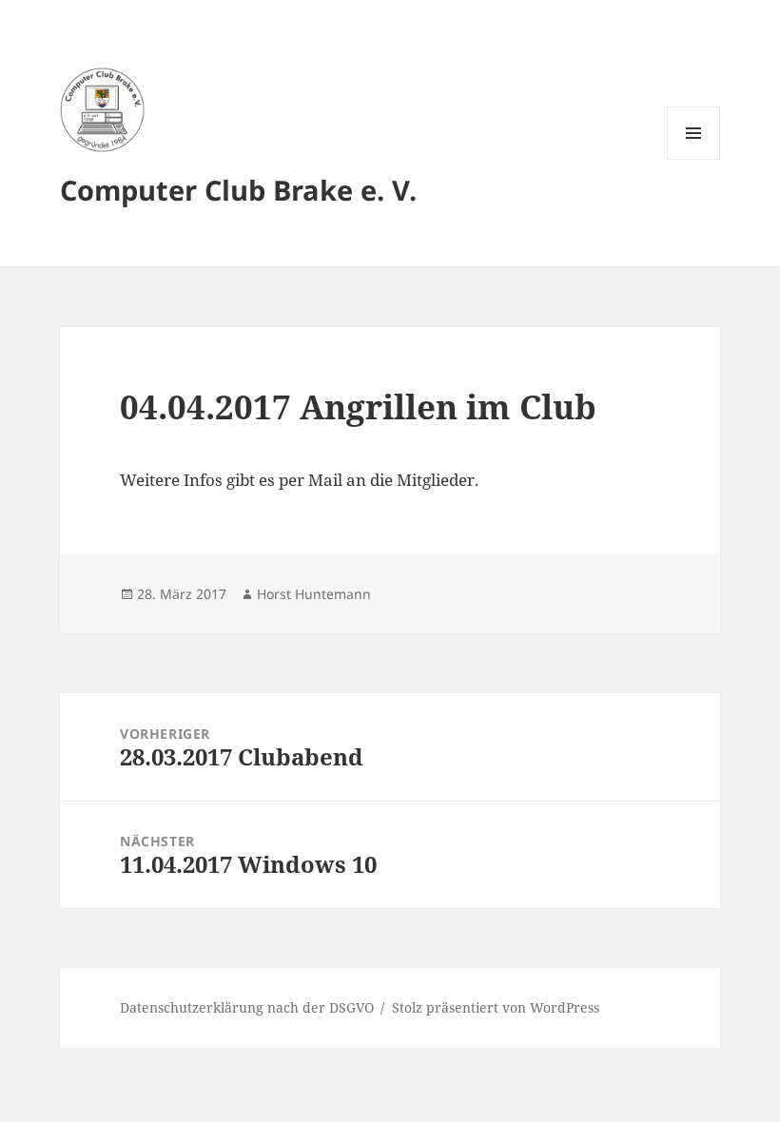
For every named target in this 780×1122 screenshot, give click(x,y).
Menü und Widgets (694, 159)
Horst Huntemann (314, 594)
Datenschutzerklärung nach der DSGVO (247, 1007)
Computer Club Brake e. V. (238, 189)
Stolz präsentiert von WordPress (495, 1007)
